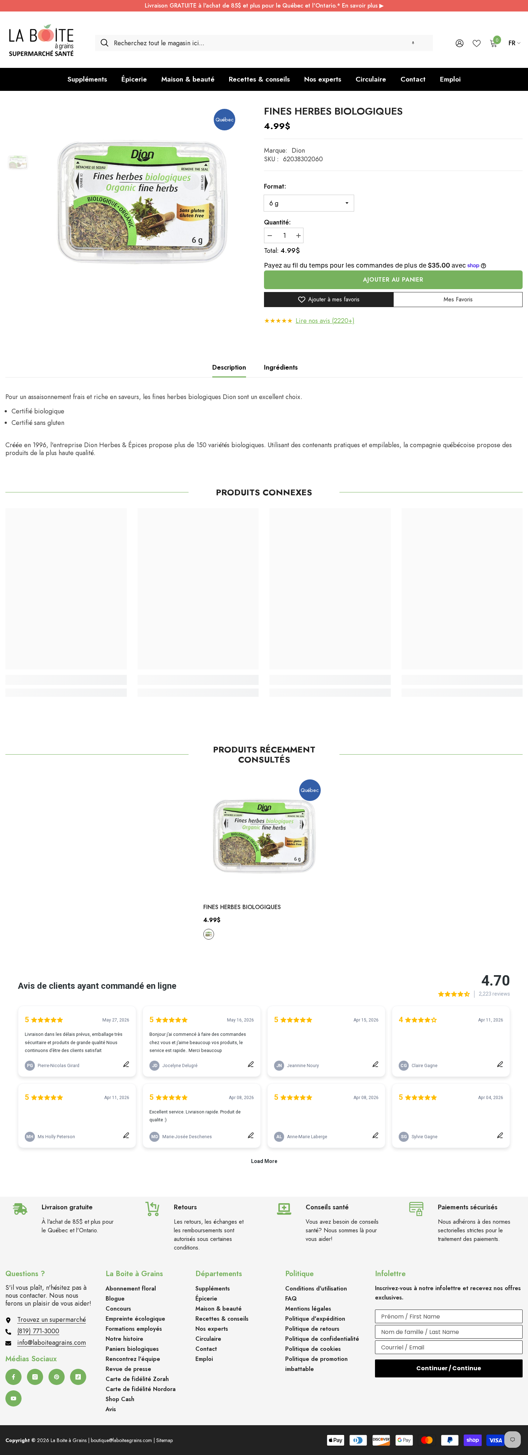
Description (229, 367)
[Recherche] (264, 43)
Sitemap (164, 1440)
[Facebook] (13, 1377)
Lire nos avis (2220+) (325, 320)
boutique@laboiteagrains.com (121, 1440)
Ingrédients (281, 367)
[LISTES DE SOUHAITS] (477, 43)
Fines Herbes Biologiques (242, 907)
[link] (66, 680)
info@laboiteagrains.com (51, 1342)
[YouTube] (13, 1398)
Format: (275, 186)
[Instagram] (35, 1377)
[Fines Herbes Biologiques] (264, 836)
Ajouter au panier (393, 279)
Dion (298, 150)
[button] (413, 43)
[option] (141, 202)
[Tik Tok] (78, 1377)
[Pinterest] (56, 1377)
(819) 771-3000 (38, 1331)
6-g (208, 934)
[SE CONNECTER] (459, 43)
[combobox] (270, 43)
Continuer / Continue (448, 1368)
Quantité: (277, 222)
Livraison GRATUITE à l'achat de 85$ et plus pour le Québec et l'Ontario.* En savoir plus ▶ (264, 5)
